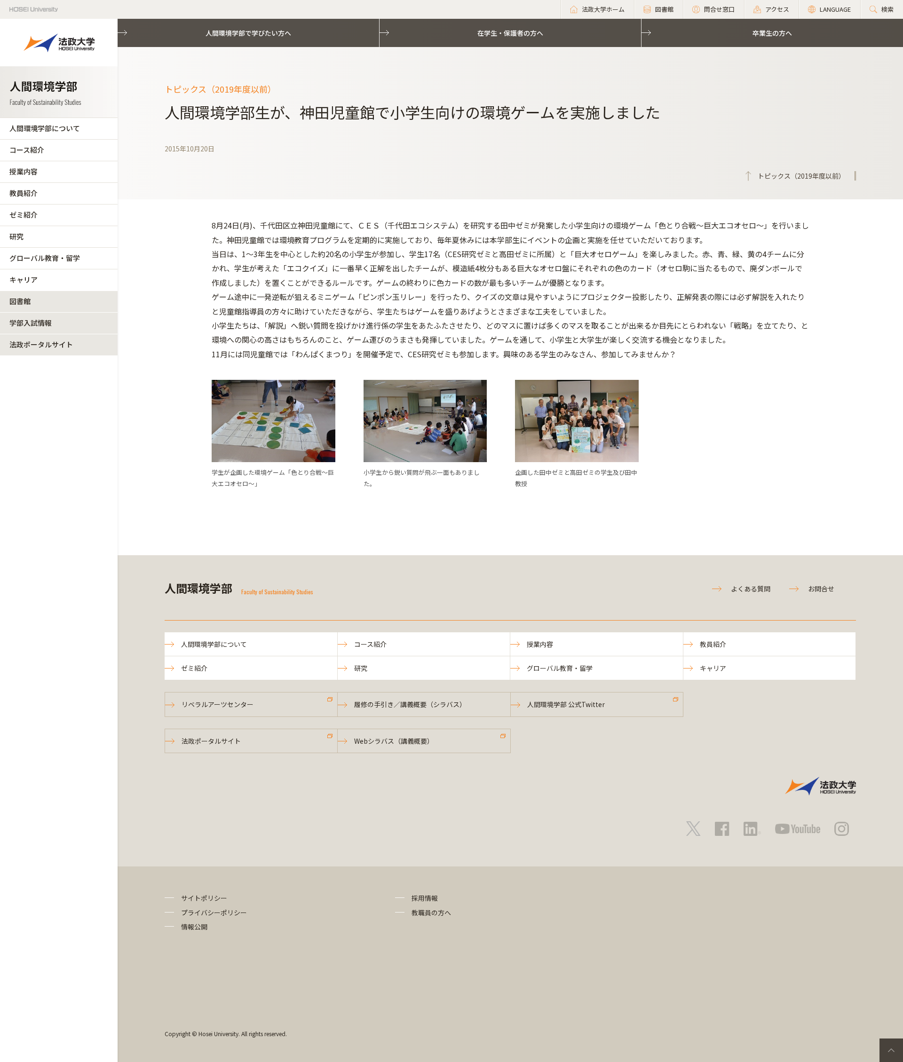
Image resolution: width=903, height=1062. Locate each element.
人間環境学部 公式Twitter (566, 704)
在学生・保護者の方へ (510, 33)
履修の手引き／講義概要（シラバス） (410, 704)
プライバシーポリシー (214, 912)
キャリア (23, 279)
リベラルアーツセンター (217, 704)
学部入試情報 (30, 323)
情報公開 (194, 926)
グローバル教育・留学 (44, 258)
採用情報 (425, 898)
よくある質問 (750, 588)
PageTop (891, 1050)
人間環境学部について (44, 128)
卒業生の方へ (772, 33)
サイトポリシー (204, 898)
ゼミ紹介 (23, 215)
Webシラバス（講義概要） (394, 741)
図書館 (20, 301)
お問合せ (821, 588)
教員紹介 (23, 193)
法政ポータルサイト (41, 344)
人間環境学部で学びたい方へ (248, 33)
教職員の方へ (431, 912)
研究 (16, 236)
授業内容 (23, 171)
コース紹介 (26, 150)
